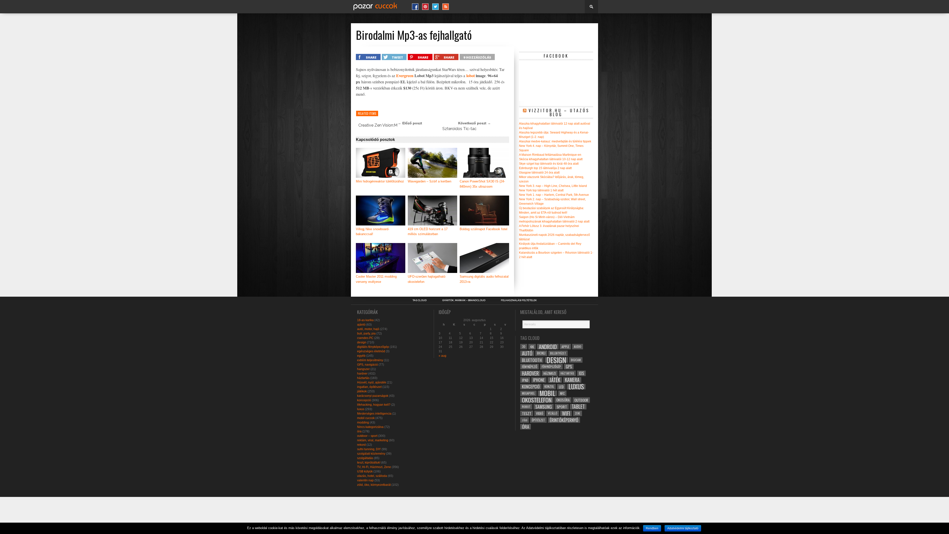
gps (569, 366)
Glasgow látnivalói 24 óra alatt (539, 172)
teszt (526, 413)
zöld (524, 420)
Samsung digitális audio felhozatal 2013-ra (484, 279)
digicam (576, 360)
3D (523, 346)
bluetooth (532, 360)
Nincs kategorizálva (370, 427)
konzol (549, 386)
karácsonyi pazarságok (372, 396)
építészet (538, 420)
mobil (547, 393)
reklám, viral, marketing (372, 440)
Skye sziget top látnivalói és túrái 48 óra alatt (549, 163)
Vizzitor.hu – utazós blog (559, 112)
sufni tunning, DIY (369, 449)
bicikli (541, 353)
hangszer (363, 369)
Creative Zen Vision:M (377, 125)
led (561, 386)
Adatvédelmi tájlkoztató (682, 528)
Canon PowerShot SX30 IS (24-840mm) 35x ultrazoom (482, 183)
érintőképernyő (564, 420)
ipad (525, 380)
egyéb (361, 355)
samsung (543, 406)
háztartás (363, 378)
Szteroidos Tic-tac (459, 128)
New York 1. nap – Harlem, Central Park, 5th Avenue (554, 195)
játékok (362, 391)
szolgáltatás (365, 458)
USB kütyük (365, 471)
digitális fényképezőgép (373, 347)
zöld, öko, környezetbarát (374, 485)
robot (526, 406)
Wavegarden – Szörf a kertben (429, 181)
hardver (362, 373)
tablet (578, 406)
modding (363, 422)
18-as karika (365, 320)
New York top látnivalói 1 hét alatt (541, 190)
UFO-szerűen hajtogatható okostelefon (426, 279)
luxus (360, 409)
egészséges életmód (371, 351)
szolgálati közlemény (371, 453)
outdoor (581, 400)
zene (577, 413)
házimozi (549, 373)
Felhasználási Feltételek (519, 300)
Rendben (652, 528)
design (361, 342)
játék (554, 380)
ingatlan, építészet (369, 387)
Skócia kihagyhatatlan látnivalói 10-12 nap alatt (550, 159)
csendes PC (365, 338)
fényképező (529, 366)
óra (359, 431)
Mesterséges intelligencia (374, 413)
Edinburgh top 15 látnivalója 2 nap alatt (545, 168)
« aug (442, 355)
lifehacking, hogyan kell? (373, 404)
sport (562, 406)
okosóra (563, 399)
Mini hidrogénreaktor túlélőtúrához (380, 181)
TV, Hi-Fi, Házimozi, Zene (374, 467)
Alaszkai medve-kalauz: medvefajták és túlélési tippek (555, 141)
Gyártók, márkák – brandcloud (463, 300)
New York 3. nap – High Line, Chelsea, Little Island (553, 186)
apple (565, 346)
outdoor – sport (367, 436)
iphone (539, 380)
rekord (361, 444)
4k (532, 346)
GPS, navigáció (367, 364)
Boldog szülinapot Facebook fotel (483, 229)
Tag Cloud (419, 300)
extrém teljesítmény (370, 360)
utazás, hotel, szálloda (372, 476)
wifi (566, 413)
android (548, 346)
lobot (470, 75)
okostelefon (537, 400)
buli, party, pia (366, 333)
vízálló (552, 413)
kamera (572, 380)
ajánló (361, 324)
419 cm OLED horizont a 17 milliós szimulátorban (428, 231)
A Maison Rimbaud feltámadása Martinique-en (550, 154)
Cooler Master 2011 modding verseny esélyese (376, 279)
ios (581, 373)
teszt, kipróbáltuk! (368, 462)
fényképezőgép (551, 366)
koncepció (364, 400)
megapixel (528, 393)
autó (527, 353)
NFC (562, 393)
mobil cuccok (366, 418)
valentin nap (365, 480)
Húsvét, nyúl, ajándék (371, 382)
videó (539, 413)
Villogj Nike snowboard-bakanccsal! (372, 231)
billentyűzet (558, 353)
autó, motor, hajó (368, 329)
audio (577, 346)
